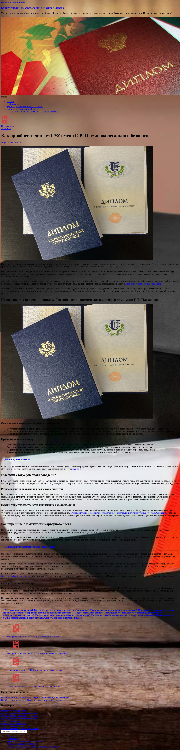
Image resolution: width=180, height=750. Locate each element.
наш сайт (76, 469)
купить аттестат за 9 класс (13, 711)
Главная (10, 101)
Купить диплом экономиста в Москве (25, 106)
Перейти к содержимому (13, 2)
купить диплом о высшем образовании (20, 713)
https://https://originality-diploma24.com (143, 284)
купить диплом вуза (10, 721)
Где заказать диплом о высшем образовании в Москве (32, 111)
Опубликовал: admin (11, 142)
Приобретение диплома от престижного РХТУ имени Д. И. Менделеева (35, 697)
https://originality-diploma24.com (16, 576)
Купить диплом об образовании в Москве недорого (32, 7)
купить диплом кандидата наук (16, 726)
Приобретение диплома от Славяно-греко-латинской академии (31, 700)
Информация (13, 104)
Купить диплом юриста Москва (22, 109)
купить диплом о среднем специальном (20, 728)
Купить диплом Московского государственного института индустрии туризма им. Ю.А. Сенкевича (119, 513)
